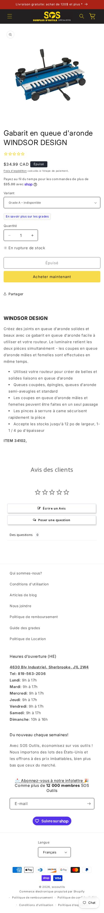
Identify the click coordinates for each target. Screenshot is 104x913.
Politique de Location (28, 639)
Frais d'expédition (15, 170)
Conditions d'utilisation (29, 584)
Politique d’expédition (73, 905)
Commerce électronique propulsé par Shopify (51, 891)
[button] (9, 16)
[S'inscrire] (88, 803)
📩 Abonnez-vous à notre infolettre (49, 780)
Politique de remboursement (34, 617)
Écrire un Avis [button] (54, 508)
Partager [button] (15, 294)
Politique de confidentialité (77, 897)
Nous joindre (20, 606)
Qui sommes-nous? (26, 573)
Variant (9, 193)
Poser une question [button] (54, 520)
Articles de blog (23, 595)
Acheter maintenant (52, 276)
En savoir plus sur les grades (27, 216)
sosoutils (58, 887)
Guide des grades (25, 628)
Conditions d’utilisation (36, 905)
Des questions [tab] (21, 535)
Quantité (10, 226)
